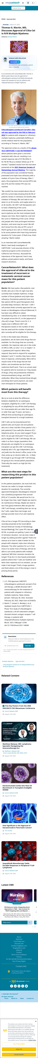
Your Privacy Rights (19, 961)
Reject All (19, 1049)
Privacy (19, 957)
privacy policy (6, 651)
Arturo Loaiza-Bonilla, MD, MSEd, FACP (15, 753)
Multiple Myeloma (7, 661)
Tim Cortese (8, 831)
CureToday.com (19, 941)
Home (3, 19)
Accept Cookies (19, 1054)
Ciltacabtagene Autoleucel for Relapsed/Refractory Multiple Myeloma (18, 665)
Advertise (19, 939)
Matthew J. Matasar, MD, (12, 751)
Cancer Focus (17, 8)
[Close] (36, 1021)
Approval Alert (20, 661)
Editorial (19, 950)
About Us (14, 998)
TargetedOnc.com (19, 948)
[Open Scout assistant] (28, 2)
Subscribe (28, 646)
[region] (19, 1038)
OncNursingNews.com (19, 946)
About (19, 937)
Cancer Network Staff (11, 711)
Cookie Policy (32, 1040)
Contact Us (30, 998)
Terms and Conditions (19, 955)
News (22, 998)
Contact (19, 952)
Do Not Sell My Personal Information (19, 959)
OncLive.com (19, 944)
